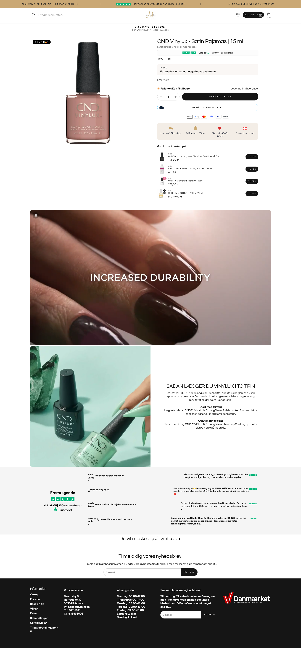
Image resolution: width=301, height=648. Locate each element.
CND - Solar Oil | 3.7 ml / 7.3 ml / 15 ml (185, 193)
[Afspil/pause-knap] (36, 215)
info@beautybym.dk (77, 606)
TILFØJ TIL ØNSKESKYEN (208, 107)
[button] (238, 15)
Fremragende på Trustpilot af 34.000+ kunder (150, 4)
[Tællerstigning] (175, 97)
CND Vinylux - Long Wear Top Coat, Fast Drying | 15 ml (194, 156)
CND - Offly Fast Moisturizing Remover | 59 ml (190, 168)
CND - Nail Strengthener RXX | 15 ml (185, 180)
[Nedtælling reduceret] (161, 97)
